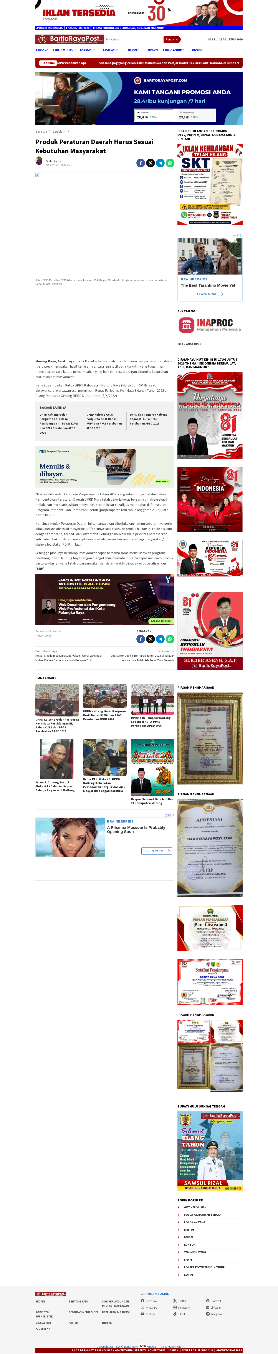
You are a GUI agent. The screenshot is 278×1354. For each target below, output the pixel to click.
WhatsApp (151, 1307)
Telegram (216, 1314)
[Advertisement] (104, 324)
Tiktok (181, 1314)
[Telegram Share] (160, 163)
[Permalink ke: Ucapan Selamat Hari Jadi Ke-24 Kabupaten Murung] (152, 767)
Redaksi (40, 1301)
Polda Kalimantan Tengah (203, 1215)
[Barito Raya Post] (69, 39)
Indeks (107, 1323)
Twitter (182, 1301)
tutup (143, 1345)
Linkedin (216, 1307)
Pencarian (172, 39)
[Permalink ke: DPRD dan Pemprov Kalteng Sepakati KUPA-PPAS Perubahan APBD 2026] (152, 699)
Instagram (184, 1307)
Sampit (189, 1260)
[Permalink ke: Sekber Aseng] (41, 163)
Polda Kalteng (194, 1222)
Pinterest (216, 1301)
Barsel (189, 1237)
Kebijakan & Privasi (116, 1312)
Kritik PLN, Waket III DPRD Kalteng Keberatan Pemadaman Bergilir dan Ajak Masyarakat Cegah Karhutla (104, 785)
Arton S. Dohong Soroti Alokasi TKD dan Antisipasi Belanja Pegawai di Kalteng (55, 786)
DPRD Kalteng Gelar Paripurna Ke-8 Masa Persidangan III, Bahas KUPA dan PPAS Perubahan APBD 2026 (59, 424)
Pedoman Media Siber (84, 1312)
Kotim (188, 1275)
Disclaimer (43, 1323)
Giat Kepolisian (195, 1207)
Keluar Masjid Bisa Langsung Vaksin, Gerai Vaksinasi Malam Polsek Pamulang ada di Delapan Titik (68, 655)
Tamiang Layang (195, 1252)
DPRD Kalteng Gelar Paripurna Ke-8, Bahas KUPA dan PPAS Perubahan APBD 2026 (105, 715)
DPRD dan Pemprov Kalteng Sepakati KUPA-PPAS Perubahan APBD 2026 (148, 419)
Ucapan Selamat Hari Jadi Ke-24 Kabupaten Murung (152, 801)
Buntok (189, 1245)
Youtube (150, 1314)
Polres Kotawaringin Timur (204, 1267)
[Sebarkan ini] (140, 163)
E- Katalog (43, 1329)
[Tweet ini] (150, 163)
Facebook (151, 1301)
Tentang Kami (78, 1301)
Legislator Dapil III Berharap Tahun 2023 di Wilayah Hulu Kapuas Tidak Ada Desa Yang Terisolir (142, 655)
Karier (73, 1323)
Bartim (189, 1230)
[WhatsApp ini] (170, 163)
